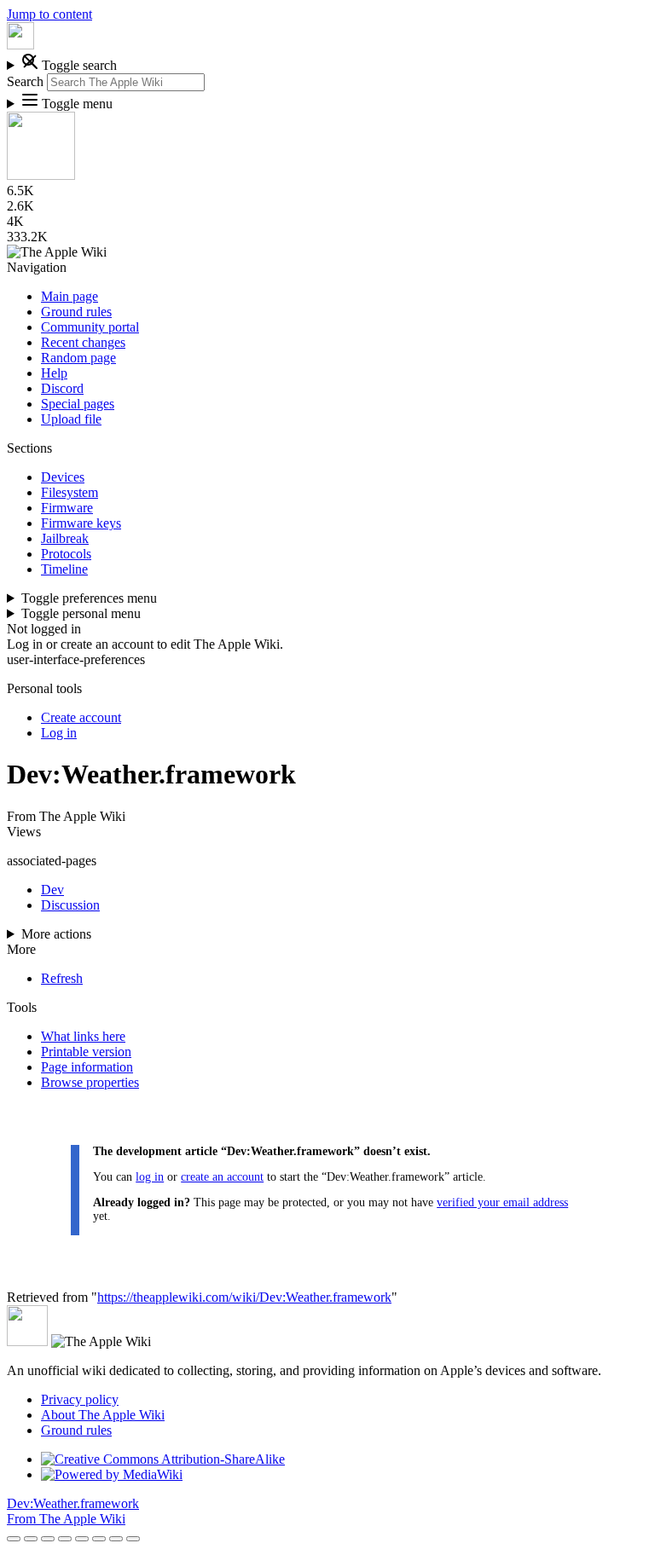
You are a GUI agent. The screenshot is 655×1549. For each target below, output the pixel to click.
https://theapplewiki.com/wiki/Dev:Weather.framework (244, 1297)
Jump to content (49, 14)
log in (150, 1176)
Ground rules (76, 1430)
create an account (222, 1176)
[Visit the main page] (20, 45)
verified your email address (502, 1202)
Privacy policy (80, 1399)
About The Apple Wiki (103, 1414)
